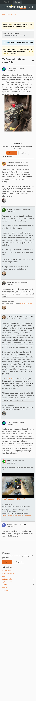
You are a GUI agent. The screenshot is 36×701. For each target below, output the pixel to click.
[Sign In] (33, 7)
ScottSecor (10, 162)
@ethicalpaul (10, 378)
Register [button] (23, 153)
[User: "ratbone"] (4, 69)
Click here (6, 42)
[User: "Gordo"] (4, 461)
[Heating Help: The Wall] (16, 7)
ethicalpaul (10, 282)
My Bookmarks (18, 579)
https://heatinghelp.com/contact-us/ (14, 35)
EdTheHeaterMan (12, 316)
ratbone (9, 68)
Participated (6, 590)
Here (11, 24)
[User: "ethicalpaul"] (4, 283)
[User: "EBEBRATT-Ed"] (4, 210)
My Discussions (7, 582)
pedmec (9, 524)
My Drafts (18, 585)
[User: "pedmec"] (4, 525)
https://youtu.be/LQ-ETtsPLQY (13, 499)
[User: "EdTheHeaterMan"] (4, 273)
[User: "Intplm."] (4, 200)
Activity (4, 576)
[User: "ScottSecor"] (4, 164)
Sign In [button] (11, 153)
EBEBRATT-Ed (11, 209)
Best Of (4, 587)
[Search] (29, 7)
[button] (33, 61)
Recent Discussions (8, 573)
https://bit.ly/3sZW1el (26, 303)
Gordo (9, 460)
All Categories (6, 571)
